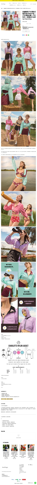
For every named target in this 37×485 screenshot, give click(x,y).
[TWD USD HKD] (31, 4)
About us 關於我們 (21, 464)
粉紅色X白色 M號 (30, 27)
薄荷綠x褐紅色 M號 (25, 28)
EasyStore (10, 471)
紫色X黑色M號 (25, 27)
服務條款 (16, 483)
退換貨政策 (21, 483)
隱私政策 (18, 483)
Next (20, 21)
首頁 (1, 8)
